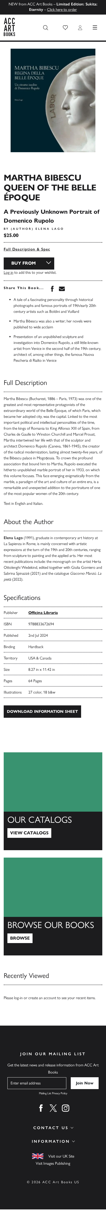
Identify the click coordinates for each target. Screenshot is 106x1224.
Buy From (23, 263)
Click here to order (62, 9)
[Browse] (53, 906)
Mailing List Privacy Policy (53, 1093)
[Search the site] (45, 28)
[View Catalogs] (53, 801)
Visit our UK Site (61, 1156)
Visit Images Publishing (53, 1163)
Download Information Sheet (42, 711)
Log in (8, 272)
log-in (18, 997)
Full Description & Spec (27, 249)
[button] (65, 28)
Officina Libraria (43, 612)
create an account (42, 997)
